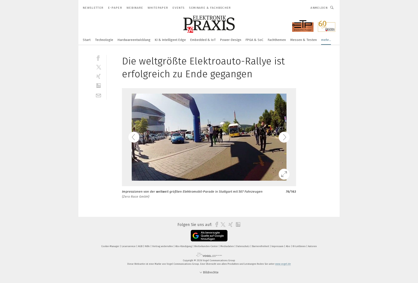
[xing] (98, 76)
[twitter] (98, 67)
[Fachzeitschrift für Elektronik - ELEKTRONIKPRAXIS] (87, 39)
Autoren (312, 246)
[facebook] (98, 57)
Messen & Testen (303, 40)
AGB (140, 246)
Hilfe (147, 246)
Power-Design (230, 40)
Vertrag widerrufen (163, 246)
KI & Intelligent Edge (170, 40)
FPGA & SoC (254, 40)
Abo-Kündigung (183, 246)
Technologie (104, 40)
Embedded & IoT (203, 40)
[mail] (98, 95)
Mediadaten (227, 246)
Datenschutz (243, 246)
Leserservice (129, 246)
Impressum (277, 246)
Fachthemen (277, 40)
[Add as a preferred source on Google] (209, 235)
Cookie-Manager (110, 246)
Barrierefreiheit (261, 246)
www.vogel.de (283, 264)
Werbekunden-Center (206, 246)
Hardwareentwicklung (134, 40)
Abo (288, 246)
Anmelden (319, 8)
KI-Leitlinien (299, 246)
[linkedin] (98, 85)
